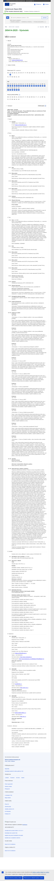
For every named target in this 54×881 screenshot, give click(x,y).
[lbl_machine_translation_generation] (19, 94)
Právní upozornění (9, 784)
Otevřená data (8, 806)
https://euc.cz (23, 716)
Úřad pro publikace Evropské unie (12, 759)
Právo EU (7, 804)
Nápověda (7, 768)
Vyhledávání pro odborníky (27, 21)
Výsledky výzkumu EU (9, 809)
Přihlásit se (38, 4)
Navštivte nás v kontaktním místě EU (12, 837)
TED (6, 26)
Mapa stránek (8, 797)
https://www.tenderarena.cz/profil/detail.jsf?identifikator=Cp (31, 658)
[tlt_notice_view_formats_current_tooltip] (45, 105)
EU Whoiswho (8, 811)
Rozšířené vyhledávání (15, 21)
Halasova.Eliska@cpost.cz (17, 60)
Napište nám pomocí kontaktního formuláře (14, 835)
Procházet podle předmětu (39, 21)
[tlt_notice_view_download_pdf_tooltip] (8, 86)
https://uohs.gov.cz (24, 687)
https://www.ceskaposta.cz (26, 657)
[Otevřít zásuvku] (6, 36)
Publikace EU (7, 813)
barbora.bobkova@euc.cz (20, 712)
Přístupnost (7, 788)
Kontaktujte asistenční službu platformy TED (14, 771)
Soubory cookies (8, 786)
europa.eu (24, 824)
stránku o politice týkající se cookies (40, 872)
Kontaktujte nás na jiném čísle (11, 833)
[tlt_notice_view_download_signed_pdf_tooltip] (10, 74)
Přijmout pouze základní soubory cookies (33, 877)
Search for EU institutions (10, 844)
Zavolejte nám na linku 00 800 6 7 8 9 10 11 (14, 830)
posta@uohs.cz (18, 683)
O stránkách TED (8, 795)
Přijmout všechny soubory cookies (14, 877)
